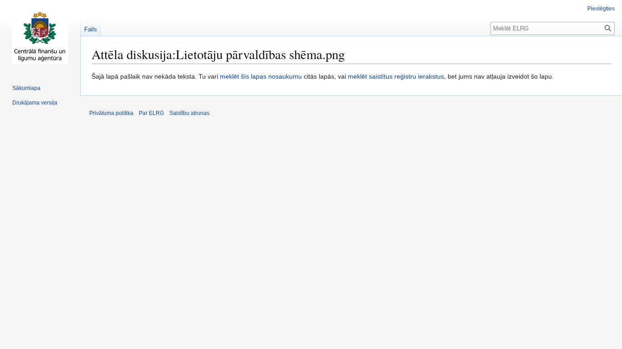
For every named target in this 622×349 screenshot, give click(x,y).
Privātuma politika (111, 113)
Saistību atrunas (189, 113)
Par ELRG (151, 113)
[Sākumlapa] (40, 36)
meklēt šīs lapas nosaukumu (261, 76)
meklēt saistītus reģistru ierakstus (396, 76)
